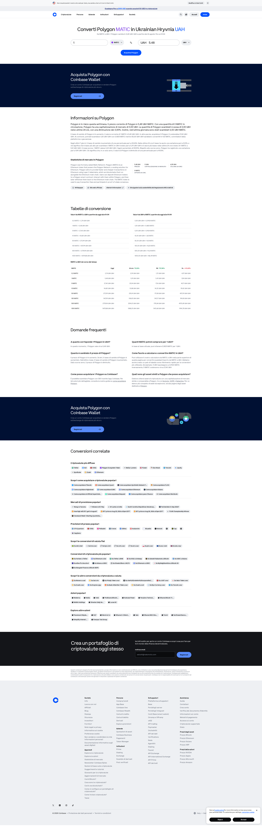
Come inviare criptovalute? (96, 795)
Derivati (119, 721)
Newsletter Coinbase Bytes (96, 763)
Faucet (151, 750)
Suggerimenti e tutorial (94, 769)
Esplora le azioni (91, 756)
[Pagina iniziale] (54, 14)
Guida (182, 701)
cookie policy (219, 810)
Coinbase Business (124, 735)
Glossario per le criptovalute (96, 773)
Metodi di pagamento (188, 717)
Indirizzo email (140, 650)
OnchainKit (152, 730)
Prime (118, 749)
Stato (182, 727)
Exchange (120, 756)
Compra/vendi (122, 701)
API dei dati (152, 734)
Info (86, 701)
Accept (243, 820)
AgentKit (151, 744)
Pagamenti (120, 738)
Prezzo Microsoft (187, 759)
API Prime (152, 760)
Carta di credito (122, 714)
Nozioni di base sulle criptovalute (98, 766)
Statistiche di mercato (94, 759)
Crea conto (184, 708)
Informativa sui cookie (94, 730)
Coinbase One (122, 708)
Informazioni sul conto (189, 714)
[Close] (256, 810)
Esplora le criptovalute (94, 753)
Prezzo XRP (184, 745)
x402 (150, 721)
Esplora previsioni (123, 724)
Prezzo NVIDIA (186, 753)
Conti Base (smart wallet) (158, 714)
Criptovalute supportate (190, 724)
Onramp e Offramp (155, 717)
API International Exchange (159, 757)
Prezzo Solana (185, 741)
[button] (80, 14)
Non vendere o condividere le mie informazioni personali (98, 738)
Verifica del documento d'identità (193, 711)
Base (150, 704)
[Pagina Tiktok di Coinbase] (73, 805)
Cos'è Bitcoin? (90, 779)
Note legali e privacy (93, 727)
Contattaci (184, 704)
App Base (120, 704)
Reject (220, 820)
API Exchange (153, 753)
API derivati (153, 763)
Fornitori (88, 724)
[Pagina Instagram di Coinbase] (66, 805)
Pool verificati (122, 762)
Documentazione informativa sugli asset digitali (99, 744)
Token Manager (122, 741)
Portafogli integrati (156, 711)
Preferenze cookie (92, 734)
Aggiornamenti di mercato (95, 776)
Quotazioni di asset (124, 732)
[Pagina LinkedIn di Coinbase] (60, 805)
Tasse (87, 798)
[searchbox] (186, 42)
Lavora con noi (90, 704)
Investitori (89, 721)
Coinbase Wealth (123, 711)
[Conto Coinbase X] (53, 805)
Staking (119, 753)
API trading (152, 724)
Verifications (153, 737)
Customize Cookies (248, 812)
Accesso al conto (187, 721)
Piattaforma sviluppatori (158, 701)
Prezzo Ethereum (187, 738)
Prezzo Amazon (186, 762)
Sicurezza (88, 717)
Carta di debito (122, 717)
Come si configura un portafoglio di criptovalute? (99, 790)
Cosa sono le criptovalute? (95, 782)
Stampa (88, 714)
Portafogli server (155, 708)
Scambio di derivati (124, 759)
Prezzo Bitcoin (186, 735)
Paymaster (152, 727)
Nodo (150, 740)
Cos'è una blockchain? (93, 786)
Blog (86, 711)
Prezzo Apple (185, 756)
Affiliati (88, 708)
